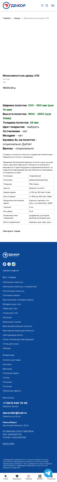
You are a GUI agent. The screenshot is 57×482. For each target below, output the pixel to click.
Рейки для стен (10, 308)
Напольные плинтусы (13, 282)
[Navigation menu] (52, 6)
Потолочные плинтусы (13, 291)
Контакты (7, 364)
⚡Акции (7, 348)
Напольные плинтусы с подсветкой (20, 286)
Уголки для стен (10, 313)
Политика (7, 382)
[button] (42, 5)
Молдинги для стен (12, 304)
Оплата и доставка (12, 360)
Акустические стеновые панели (18, 300)
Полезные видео (11, 373)
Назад (17, 18)
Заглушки (7, 317)
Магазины (7, 369)
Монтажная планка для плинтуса (18, 330)
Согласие (7, 386)
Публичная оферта (12, 391)
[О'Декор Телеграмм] (9, 264)
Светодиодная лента (13, 335)
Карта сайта (8, 443)
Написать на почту (12, 416)
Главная (7, 18)
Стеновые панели (11, 295)
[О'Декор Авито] (13, 264)
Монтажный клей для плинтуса (17, 326)
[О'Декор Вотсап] (4, 264)
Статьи (6, 377)
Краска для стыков (12, 322)
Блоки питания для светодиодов (18, 339)
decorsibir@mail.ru (15, 412)
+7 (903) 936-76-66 (15, 403)
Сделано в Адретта (11, 270)
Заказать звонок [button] (10, 406)
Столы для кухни (11, 344)
